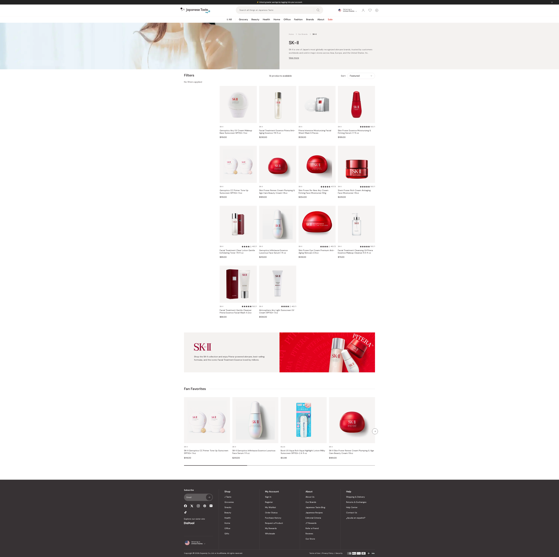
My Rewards (271, 528)
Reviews (309, 533)
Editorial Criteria (313, 518)
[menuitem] (229, 19)
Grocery (243, 19)
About (320, 19)
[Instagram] (198, 505)
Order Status (271, 512)
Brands (310, 19)
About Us (310, 497)
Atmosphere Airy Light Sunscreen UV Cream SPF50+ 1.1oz (276, 311)
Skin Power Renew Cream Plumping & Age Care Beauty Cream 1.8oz (277, 191)
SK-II (221, 127)
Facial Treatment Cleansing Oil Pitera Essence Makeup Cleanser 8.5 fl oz (355, 251)
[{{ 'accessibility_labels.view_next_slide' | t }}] (375, 431)
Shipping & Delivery (355, 497)
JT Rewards (311, 523)
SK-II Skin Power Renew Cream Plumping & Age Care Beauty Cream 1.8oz (351, 451)
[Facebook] (185, 505)
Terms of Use (314, 553)
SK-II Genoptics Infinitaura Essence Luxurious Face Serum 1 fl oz (253, 451)
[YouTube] (211, 505)
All (230, 19)
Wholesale (270, 533)
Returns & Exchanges (356, 502)
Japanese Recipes (314, 512)
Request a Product (274, 523)
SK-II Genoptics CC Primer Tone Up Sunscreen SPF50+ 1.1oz (206, 451)
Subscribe (209, 497)
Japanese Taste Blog (315, 507)
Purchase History (273, 518)
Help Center (352, 507)
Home (277, 19)
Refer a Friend (312, 528)
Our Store (310, 538)
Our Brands (311, 502)
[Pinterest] (204, 505)
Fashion (298, 19)
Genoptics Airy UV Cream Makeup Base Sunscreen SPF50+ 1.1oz (236, 131)
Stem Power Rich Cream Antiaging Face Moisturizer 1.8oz (354, 191)
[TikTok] (185, 512)
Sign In (268, 497)
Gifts (226, 533)
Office (287, 19)
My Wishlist (270, 507)
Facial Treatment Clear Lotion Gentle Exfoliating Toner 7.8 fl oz (237, 251)
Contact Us (351, 512)
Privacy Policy (328, 553)
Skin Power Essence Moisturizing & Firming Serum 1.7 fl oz (354, 131)
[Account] (363, 10)
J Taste (227, 497)
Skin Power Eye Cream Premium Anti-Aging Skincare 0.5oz (317, 251)
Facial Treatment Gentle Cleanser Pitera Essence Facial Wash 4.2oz (236, 311)
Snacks (227, 507)
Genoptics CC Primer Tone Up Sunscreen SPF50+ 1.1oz (234, 191)
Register (269, 502)
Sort (343, 75)
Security (339, 553)
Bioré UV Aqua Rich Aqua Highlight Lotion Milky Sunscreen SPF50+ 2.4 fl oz (303, 451)
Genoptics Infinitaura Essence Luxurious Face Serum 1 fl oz (273, 251)
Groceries (229, 502)
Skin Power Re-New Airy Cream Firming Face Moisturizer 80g (313, 191)
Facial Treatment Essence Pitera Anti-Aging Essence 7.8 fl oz (277, 131)
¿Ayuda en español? (355, 518)
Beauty (255, 19)
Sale (330, 19)
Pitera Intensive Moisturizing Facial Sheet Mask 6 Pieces (315, 131)
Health (266, 19)
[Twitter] (191, 505)
